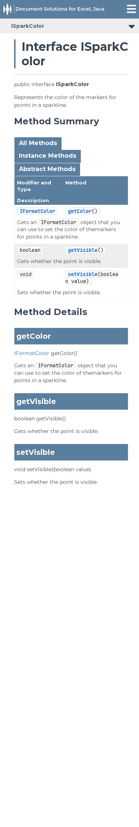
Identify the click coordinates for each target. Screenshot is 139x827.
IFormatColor (37, 211)
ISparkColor (27, 26)
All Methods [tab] (38, 143)
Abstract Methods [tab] (47, 169)
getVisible (82, 250)
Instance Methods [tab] (47, 155)
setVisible (82, 274)
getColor (80, 211)
